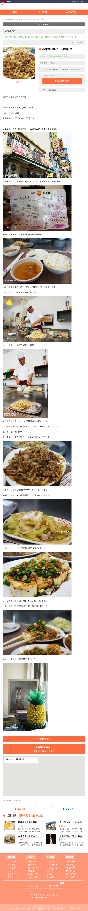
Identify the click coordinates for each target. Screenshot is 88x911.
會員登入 (73, 1)
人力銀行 (5, 2)
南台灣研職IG (71, 871)
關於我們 (50, 877)
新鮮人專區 (12, 864)
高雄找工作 (32, 861)
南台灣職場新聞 (72, 877)
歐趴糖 (10, 877)
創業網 (10, 874)
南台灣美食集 (33, 874)
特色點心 (56, 37)
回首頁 (14, 12)
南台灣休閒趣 (33, 877)
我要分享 (69, 808)
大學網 (10, 871)
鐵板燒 (52, 56)
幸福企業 (11, 868)
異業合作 (50, 871)
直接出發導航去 (44, 749)
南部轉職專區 (33, 871)
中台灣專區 (12, 861)
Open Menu (83, 6)
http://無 (52, 89)
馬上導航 (76, 69)
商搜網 (49, 874)
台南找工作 (32, 864)
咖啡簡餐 (64, 37)
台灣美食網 (17, 800)
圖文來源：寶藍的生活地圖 (14, 96)
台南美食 (26, 37)
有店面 (52, 63)
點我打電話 (45, 739)
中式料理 (72, 37)
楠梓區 (66, 56)
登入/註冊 (42, 12)
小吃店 (41, 37)
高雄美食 (8, 37)
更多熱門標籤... (77, 42)
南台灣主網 (71, 12)
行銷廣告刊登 (52, 868)
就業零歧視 (70, 864)
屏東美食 (48, 37)
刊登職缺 (50, 861)
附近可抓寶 (17, 37)
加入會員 (81, 1)
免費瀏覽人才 (52, 864)
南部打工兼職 (33, 868)
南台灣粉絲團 (71, 874)
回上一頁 (21, 808)
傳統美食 (34, 37)
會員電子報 (70, 868)
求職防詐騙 (70, 861)
